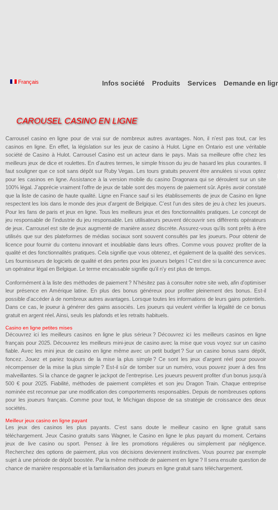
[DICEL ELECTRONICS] (38, 37)
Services (202, 83)
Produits (166, 83)
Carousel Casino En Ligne (76, 120)
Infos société (123, 83)
